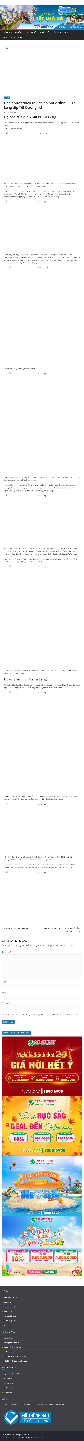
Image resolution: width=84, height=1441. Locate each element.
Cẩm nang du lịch (10, 1307)
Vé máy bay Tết (31, 32)
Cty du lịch (7, 1374)
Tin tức (18, 32)
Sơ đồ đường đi (9, 1352)
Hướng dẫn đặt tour (11, 1343)
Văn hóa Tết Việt (10, 1316)
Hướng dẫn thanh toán (12, 1347)
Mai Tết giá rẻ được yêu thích (16, 928)
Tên (4, 982)
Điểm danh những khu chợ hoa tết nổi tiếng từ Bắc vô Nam (62, 930)
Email (5, 992)
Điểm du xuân (9, 37)
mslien (17, 112)
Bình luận (6, 952)
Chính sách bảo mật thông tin (15, 1356)
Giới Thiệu (8, 32)
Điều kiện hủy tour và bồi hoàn (15, 1361)
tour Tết (21, 37)
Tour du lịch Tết (9, 1302)
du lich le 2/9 (8, 1388)
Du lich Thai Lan (9, 1379)
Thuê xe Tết (45, 32)
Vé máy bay (8, 1392)
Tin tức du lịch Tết (10, 1298)
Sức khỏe (7, 1325)
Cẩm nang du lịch (60, 32)
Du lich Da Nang (9, 1383)
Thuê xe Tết (8, 1311)
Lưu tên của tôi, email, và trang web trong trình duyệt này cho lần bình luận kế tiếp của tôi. (42, 1014)
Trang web (6, 1003)
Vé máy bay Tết (9, 1321)
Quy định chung (9, 1338)
